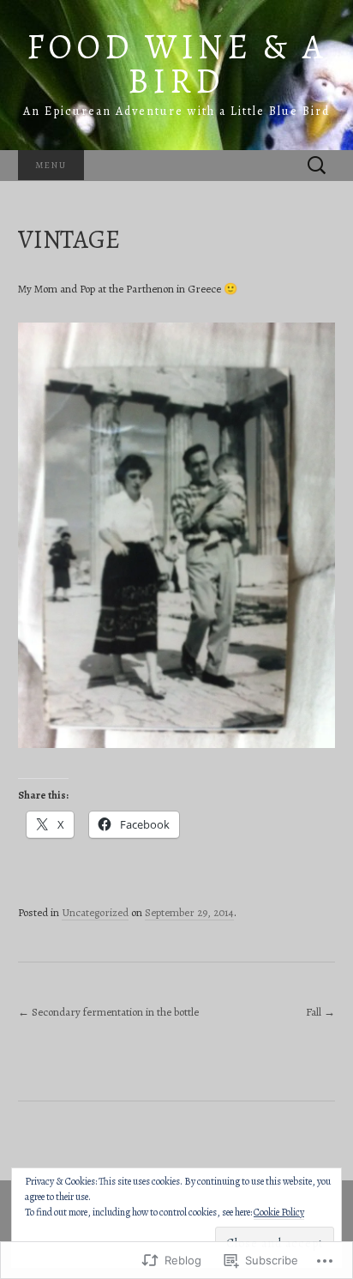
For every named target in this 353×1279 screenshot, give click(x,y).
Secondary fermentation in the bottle (108, 1011)
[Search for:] (317, 166)
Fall (320, 1011)
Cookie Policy (279, 1212)
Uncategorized (95, 912)
